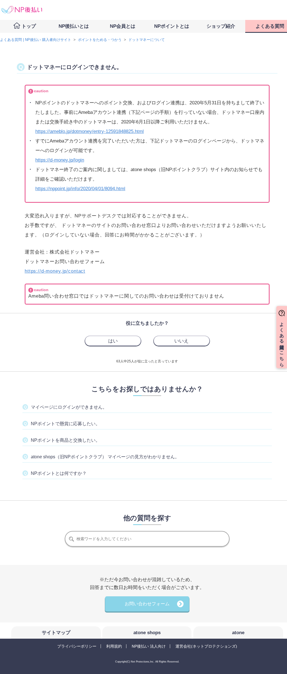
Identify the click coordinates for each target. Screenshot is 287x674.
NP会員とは (122, 26)
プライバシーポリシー (76, 646)
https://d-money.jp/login (59, 160)
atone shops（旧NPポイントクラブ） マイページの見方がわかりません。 (105, 456)
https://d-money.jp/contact (55, 271)
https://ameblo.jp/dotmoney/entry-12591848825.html (89, 131)
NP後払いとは (74, 26)
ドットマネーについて (146, 40)
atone (238, 632)
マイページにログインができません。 (69, 407)
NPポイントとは (171, 26)
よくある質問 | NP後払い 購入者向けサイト (35, 40)
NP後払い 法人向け (149, 646)
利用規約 (114, 646)
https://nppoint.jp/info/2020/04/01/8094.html (80, 188)
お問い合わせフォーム (147, 603)
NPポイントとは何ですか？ (59, 473)
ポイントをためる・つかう (100, 40)
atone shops (147, 632)
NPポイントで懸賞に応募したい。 (65, 423)
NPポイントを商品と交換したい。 (65, 440)
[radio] (113, 341)
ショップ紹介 (221, 26)
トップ (29, 26)
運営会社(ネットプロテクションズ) (206, 646)
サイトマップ (56, 632)
